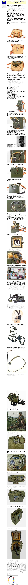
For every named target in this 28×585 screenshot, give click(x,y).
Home (4, 4)
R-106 (24, 7)
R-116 (9, 8)
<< (3, 6)
